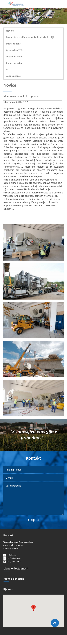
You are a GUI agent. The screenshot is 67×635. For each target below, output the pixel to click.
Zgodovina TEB (14, 50)
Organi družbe (14, 56)
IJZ (7, 69)
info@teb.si (12, 555)
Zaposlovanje (13, 76)
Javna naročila (14, 63)
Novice (10, 31)
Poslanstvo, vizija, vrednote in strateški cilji (30, 37)
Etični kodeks (13, 44)
